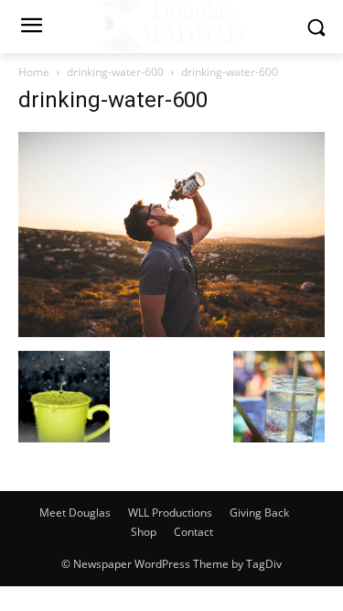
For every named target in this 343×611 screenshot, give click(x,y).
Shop (143, 532)
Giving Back (259, 512)
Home (33, 72)
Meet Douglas (75, 512)
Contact (193, 532)
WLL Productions (170, 512)
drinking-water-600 (115, 72)
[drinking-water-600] (171, 332)
